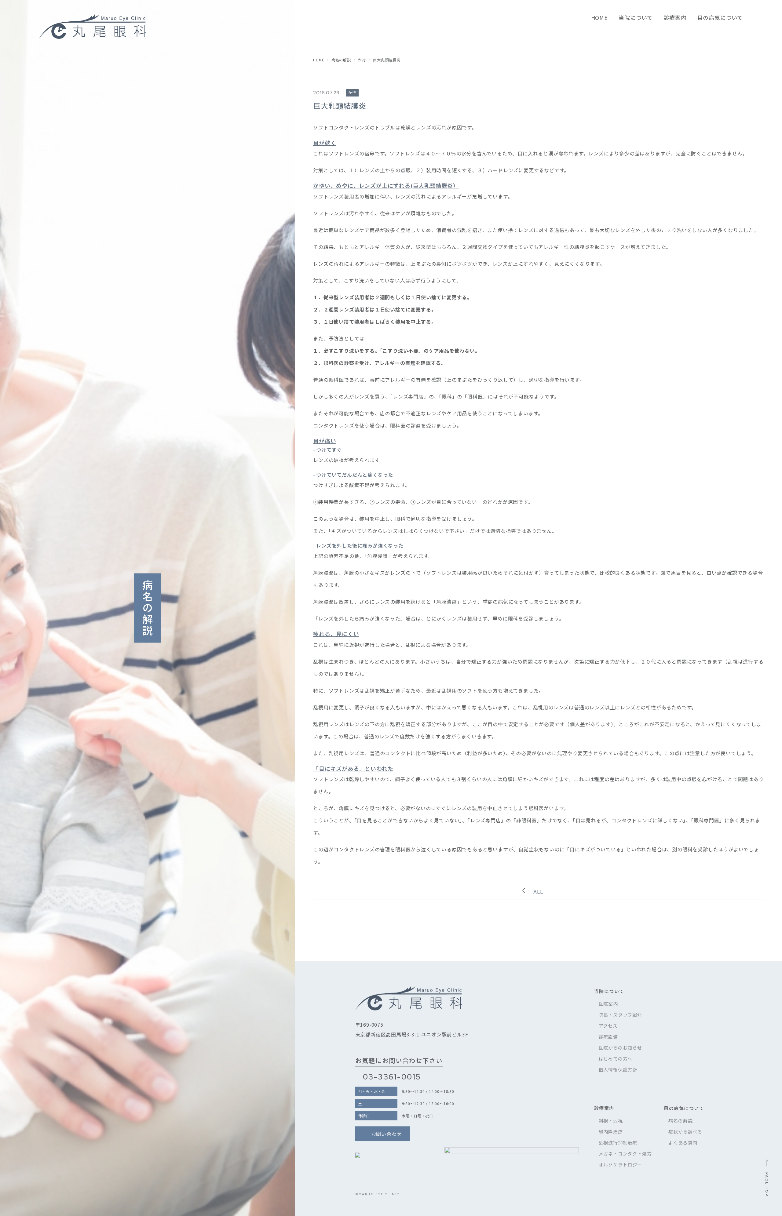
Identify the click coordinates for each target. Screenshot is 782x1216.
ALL (538, 892)
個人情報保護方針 (618, 1069)
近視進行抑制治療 (618, 1142)
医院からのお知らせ (620, 1047)
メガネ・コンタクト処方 (625, 1153)
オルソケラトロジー (620, 1164)
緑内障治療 (611, 1131)
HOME (599, 17)
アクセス (608, 1025)
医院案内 (608, 1003)
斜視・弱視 (611, 1120)
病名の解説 (680, 1120)
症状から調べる (685, 1131)
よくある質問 (682, 1142)
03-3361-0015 (392, 1077)
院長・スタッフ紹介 (620, 1014)
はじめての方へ (616, 1058)
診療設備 (608, 1036)
